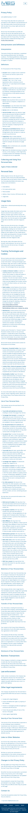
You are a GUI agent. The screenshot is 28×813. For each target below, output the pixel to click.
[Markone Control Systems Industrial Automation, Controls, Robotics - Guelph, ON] (8, 3)
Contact (11, 805)
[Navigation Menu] (25, 3)
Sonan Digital (14, 811)
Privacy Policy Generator (7, 40)
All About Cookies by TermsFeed (16, 338)
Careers (17, 805)
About (22, 805)
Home (5, 805)
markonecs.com (9, 147)
